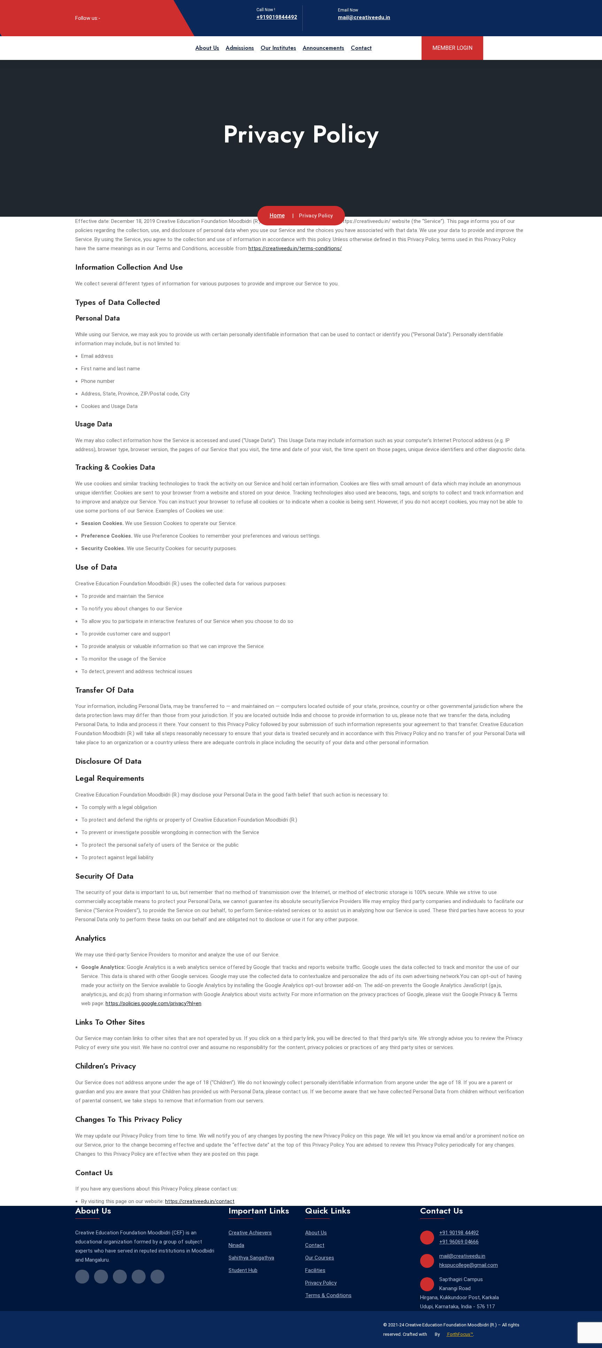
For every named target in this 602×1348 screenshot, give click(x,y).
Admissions (240, 48)
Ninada (236, 1245)
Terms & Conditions (328, 1295)
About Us (207, 48)
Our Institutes (278, 48)
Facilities (315, 1270)
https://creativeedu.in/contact (199, 1201)
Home (277, 215)
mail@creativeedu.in (364, 17)
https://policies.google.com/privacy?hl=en (153, 1003)
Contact (361, 48)
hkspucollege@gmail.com (468, 1265)
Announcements (323, 48)
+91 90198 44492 (459, 1233)
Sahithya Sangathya (251, 1258)
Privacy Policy (321, 1283)
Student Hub (243, 1270)
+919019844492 (276, 17)
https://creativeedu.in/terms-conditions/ (295, 248)
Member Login (452, 48)
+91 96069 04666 (459, 1242)
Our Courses (319, 1258)
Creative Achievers (250, 1233)
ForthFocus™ (459, 1334)
